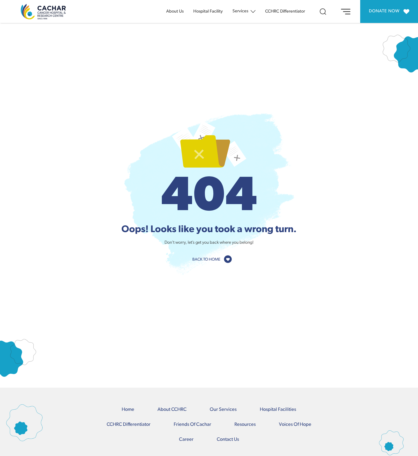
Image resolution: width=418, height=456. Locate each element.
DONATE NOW (384, 11)
